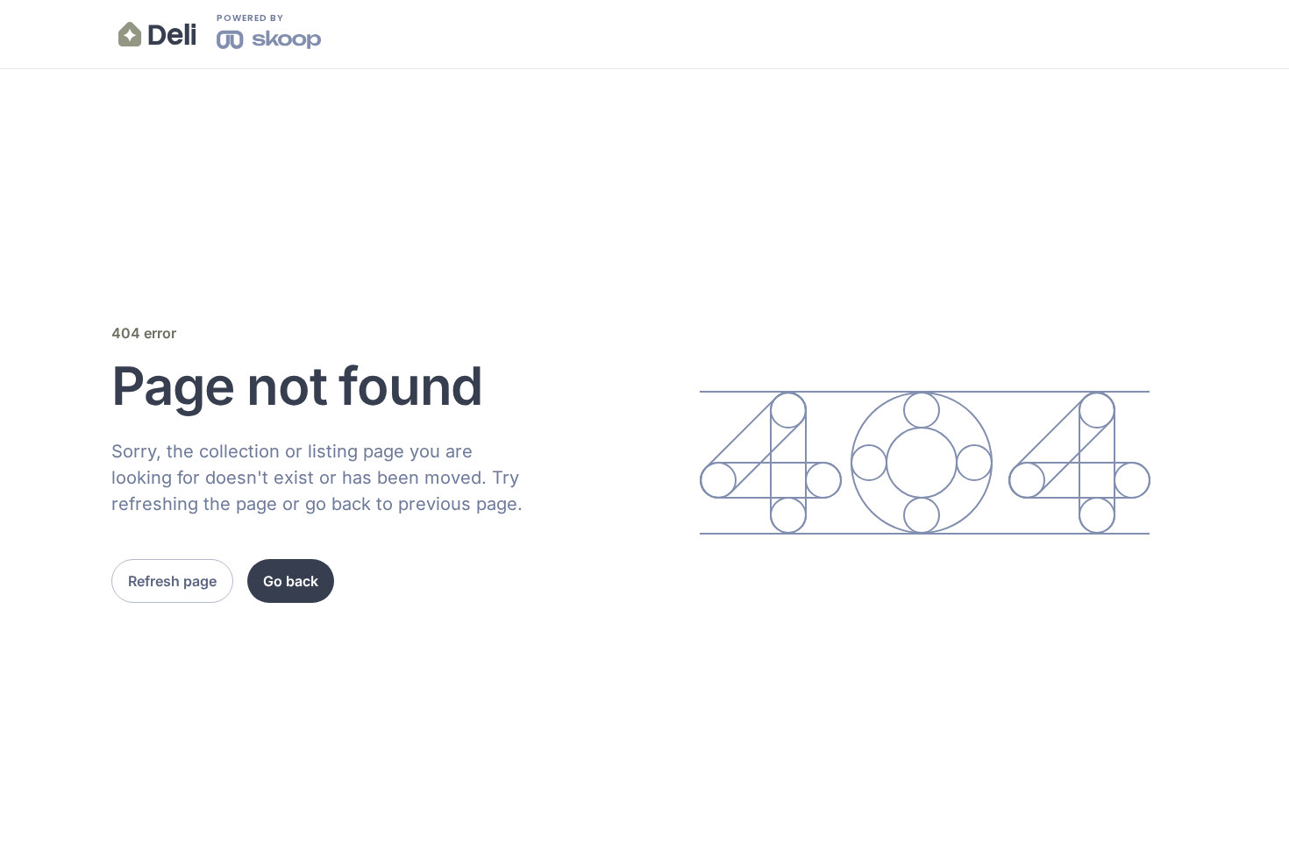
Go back (290, 581)
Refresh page (172, 581)
